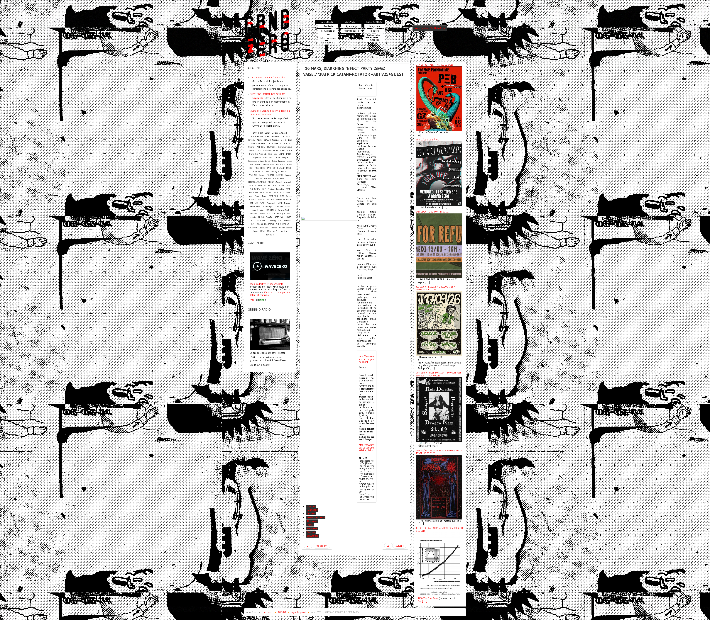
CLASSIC (267, 140)
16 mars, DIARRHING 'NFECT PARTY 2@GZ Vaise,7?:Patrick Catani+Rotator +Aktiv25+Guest (353, 71)
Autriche (284, 231)
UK (269, 143)
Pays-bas (270, 199)
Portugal (251, 140)
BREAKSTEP (280, 199)
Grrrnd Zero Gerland (282, 206)
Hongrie (285, 157)
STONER (275, 143)
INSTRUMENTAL (262, 220)
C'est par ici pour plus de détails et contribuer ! (270, 293)
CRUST (277, 157)
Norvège (273, 220)
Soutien (275, 133)
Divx (288, 213)
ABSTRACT (262, 143)
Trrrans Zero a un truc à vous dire (268, 77)
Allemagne (312, 521)
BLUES (274, 161)
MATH (288, 199)
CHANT (276, 192)
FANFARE (270, 175)
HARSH (280, 203)
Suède (282, 217)
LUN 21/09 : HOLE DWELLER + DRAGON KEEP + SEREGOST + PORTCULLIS (440, 374)
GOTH (275, 168)
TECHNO (283, 143)
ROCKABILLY (271, 210)
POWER (281, 185)
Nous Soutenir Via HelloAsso (430, 28)
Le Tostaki (286, 136)
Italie (251, 164)
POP (273, 213)
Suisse (289, 161)
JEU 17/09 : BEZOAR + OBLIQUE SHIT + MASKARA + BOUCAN (435, 288)
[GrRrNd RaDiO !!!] (270, 333)
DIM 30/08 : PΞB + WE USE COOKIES (434, 65)
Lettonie (262, 213)
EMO (255, 133)
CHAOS (260, 224)
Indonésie (254, 210)
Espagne (288, 175)
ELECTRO (311, 506)
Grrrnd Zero (263, 227)
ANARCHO (253, 175)
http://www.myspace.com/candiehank (366, 359)
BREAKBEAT (275, 136)
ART (251, 203)
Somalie (269, 217)
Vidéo (262, 210)
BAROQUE (281, 213)
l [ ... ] (424, 601)
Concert (311, 532)
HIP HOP (311, 513)
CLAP (282, 196)
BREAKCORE (312, 535)
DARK (269, 168)
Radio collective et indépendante (266, 283)
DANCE (262, 231)
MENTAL (257, 189)
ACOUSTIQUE (268, 164)
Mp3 (251, 189)
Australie (253, 213)
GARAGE (258, 164)
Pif (419, 598)
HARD (288, 217)
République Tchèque (256, 161)
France (310, 524)
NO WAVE (258, 185)
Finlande (281, 161)
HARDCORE (312, 510)
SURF (267, 136)
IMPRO (289, 154)
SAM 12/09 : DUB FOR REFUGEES (432, 211)
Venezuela (288, 182)
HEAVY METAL (255, 206)
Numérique (270, 234)
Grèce (253, 224)
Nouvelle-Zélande (285, 227)
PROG (262, 168)
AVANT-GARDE (285, 168)
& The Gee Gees (429, 598)
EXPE (268, 213)
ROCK (280, 220)
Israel (267, 161)
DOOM (275, 178)
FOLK (251, 185)
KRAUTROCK (269, 224)
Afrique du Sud (273, 231)
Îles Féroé (268, 154)
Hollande (283, 171)
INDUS (262, 203)
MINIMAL (268, 178)
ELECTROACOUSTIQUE (257, 182)
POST (264, 189)
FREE (257, 168)
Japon (251, 196)
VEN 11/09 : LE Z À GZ (427, 139)
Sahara (268, 133)
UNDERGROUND (256, 136)
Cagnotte (257, 97)
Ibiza (282, 192)
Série (275, 154)
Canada (258, 150)
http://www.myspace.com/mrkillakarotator (366, 447)
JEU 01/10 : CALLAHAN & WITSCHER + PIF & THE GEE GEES (440, 529)
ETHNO (274, 185)
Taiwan (258, 196)
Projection (261, 199)
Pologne (259, 140)
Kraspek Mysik (283, 210)
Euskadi (262, 175)
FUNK (278, 224)
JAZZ (256, 203)
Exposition (280, 189)
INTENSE (273, 227)
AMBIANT (283, 133)
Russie (255, 231)
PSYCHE (267, 185)
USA (277, 164)
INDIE (276, 217)
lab (282, 140)
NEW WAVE (267, 150)
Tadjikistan (312, 528)
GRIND (282, 154)
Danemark (271, 203)
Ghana (288, 185)
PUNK (275, 150)
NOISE (282, 164)
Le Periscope (267, 206)
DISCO (260, 133)
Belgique (271, 189)
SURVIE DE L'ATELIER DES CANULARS (268, 94)
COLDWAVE (252, 227)
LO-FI (252, 220)
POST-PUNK (273, 196)
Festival (259, 178)
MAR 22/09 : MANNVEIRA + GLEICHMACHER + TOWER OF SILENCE (439, 452)
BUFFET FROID (286, 150)
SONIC (288, 192)
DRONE (271, 182)
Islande (287, 203)
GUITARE (265, 171)
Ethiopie (261, 217)
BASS (282, 178)
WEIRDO (285, 224)
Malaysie (278, 182)
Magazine (275, 140)
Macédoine (253, 217)
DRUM (261, 192)
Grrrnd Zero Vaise (316, 517)
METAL (268, 192)
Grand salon (268, 157)
